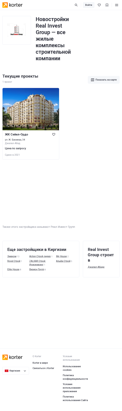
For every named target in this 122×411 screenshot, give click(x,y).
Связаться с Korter (43, 368)
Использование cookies (72, 368)
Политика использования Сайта (75, 398)
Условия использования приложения (71, 388)
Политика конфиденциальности (75, 377)
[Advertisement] (61, 192)
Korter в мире (40, 362)
